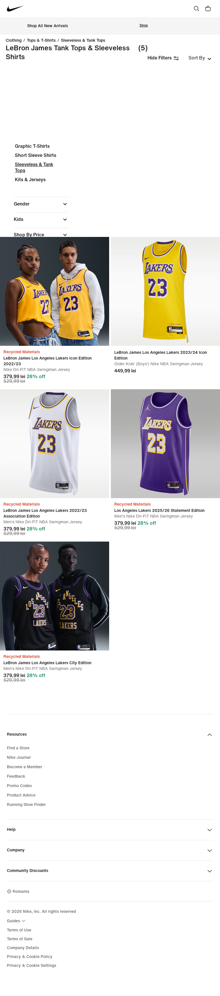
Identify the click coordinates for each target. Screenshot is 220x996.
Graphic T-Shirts (32, 146)
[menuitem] (17, 920)
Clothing (13, 41)
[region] (110, 226)
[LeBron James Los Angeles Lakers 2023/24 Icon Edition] (165, 291)
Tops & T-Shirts (41, 41)
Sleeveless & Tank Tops (83, 41)
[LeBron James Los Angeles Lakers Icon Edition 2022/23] (54, 291)
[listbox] (200, 58)
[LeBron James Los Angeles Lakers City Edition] (54, 596)
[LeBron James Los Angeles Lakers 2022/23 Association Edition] (54, 443)
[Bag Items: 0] (208, 8)
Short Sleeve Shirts (35, 155)
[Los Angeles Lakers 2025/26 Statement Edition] (165, 443)
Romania (21, 891)
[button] (41, 204)
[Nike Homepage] (15, 8)
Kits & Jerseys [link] (30, 179)
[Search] (196, 8)
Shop (144, 25)
